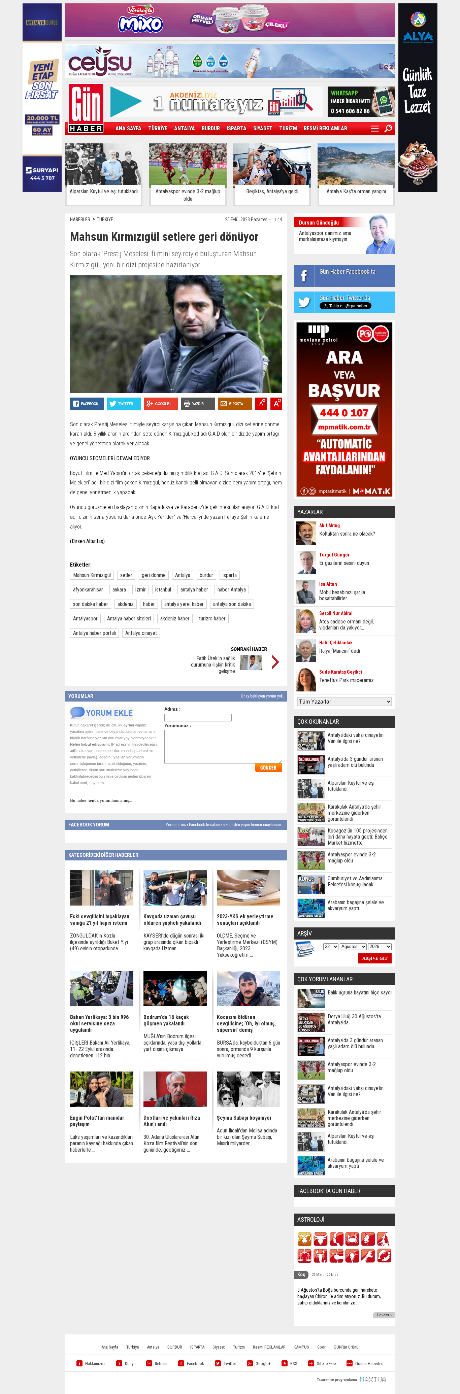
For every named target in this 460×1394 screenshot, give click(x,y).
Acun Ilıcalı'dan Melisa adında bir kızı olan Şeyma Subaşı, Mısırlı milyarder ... (247, 1137)
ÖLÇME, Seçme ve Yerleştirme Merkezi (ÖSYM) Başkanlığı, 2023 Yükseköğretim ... (247, 945)
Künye (130, 1363)
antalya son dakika (232, 604)
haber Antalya (232, 589)
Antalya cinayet (141, 633)
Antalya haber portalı (94, 633)
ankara (119, 589)
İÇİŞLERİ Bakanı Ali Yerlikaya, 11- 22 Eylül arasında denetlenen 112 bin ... (100, 1049)
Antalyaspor (85, 618)
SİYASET (262, 128)
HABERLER (80, 219)
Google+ (263, 1363)
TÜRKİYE (157, 128)
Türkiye (132, 1347)
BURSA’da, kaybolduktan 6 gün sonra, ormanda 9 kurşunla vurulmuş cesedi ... (248, 1049)
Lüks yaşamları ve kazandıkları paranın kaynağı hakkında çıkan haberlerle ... (101, 1143)
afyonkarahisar (88, 589)
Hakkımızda (95, 1363)
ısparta (230, 575)
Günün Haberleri (369, 1363)
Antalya (182, 575)
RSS (293, 1363)
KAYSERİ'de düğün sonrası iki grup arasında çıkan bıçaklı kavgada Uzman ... (173, 942)
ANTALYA (184, 128)
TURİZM (288, 128)
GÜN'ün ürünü (346, 1347)
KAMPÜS (301, 1347)
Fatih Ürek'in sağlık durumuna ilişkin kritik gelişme (213, 664)
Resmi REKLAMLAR (269, 1347)
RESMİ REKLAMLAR (325, 128)
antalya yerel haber (184, 604)
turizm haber (212, 618)
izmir (140, 589)
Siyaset (218, 1347)
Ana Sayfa (109, 1347)
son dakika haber (90, 604)
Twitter (230, 1363)
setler (126, 575)
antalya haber (194, 589)
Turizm (239, 1347)
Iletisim (161, 1363)
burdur (206, 575)
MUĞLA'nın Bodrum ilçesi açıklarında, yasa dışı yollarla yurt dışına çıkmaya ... (172, 1042)
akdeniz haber (175, 618)
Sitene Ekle (326, 1363)
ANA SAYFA (128, 128)
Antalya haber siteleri (129, 618)
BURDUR (211, 128)
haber (149, 604)
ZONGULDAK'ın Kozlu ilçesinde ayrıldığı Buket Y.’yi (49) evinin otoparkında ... (99, 942)
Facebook (195, 1363)
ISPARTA (237, 128)
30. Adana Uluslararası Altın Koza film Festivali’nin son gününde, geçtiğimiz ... (171, 1143)
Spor (321, 1347)
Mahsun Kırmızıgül (92, 575)
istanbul (163, 589)
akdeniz (126, 604)
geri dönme (154, 575)
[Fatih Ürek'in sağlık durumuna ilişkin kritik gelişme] (251, 668)
